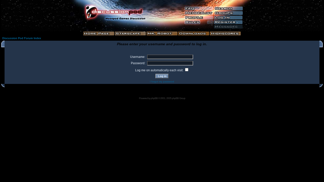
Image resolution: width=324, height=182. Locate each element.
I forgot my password (162, 81)
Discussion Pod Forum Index (21, 38)
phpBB (154, 98)
